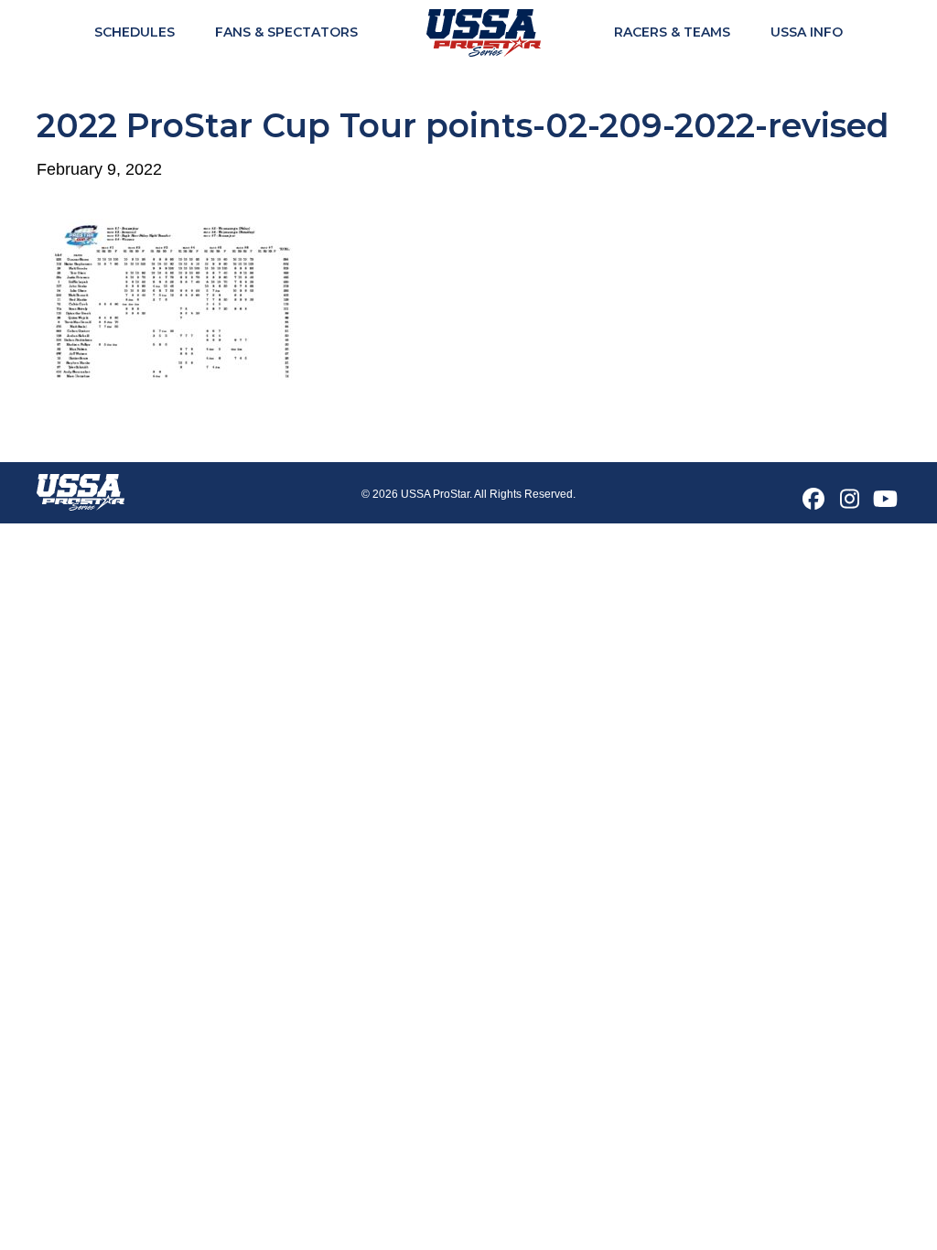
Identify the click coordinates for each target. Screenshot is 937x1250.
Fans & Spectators (286, 32)
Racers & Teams (672, 32)
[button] (813, 498)
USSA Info (806, 32)
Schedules (134, 32)
